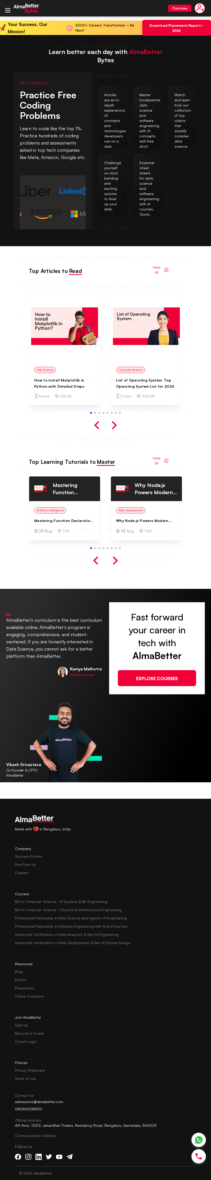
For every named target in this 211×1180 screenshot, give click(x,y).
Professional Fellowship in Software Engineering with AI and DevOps (71, 926)
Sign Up (21, 1025)
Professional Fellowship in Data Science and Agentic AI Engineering (71, 918)
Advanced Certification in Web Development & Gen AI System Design (72, 943)
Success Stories (28, 856)
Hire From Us (25, 864)
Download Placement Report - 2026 (177, 27)
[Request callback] (198, 1156)
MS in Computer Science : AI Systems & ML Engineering (61, 901)
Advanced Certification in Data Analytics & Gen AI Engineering (67, 934)
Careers (21, 873)
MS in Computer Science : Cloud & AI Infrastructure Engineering (68, 910)
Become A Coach (29, 1033)
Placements (24, 988)
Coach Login (26, 1041)
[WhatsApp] (198, 1139)
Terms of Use (25, 1078)
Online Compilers (29, 996)
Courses (179, 8)
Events (20, 980)
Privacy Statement (30, 1070)
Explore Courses (157, 678)
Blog (19, 971)
